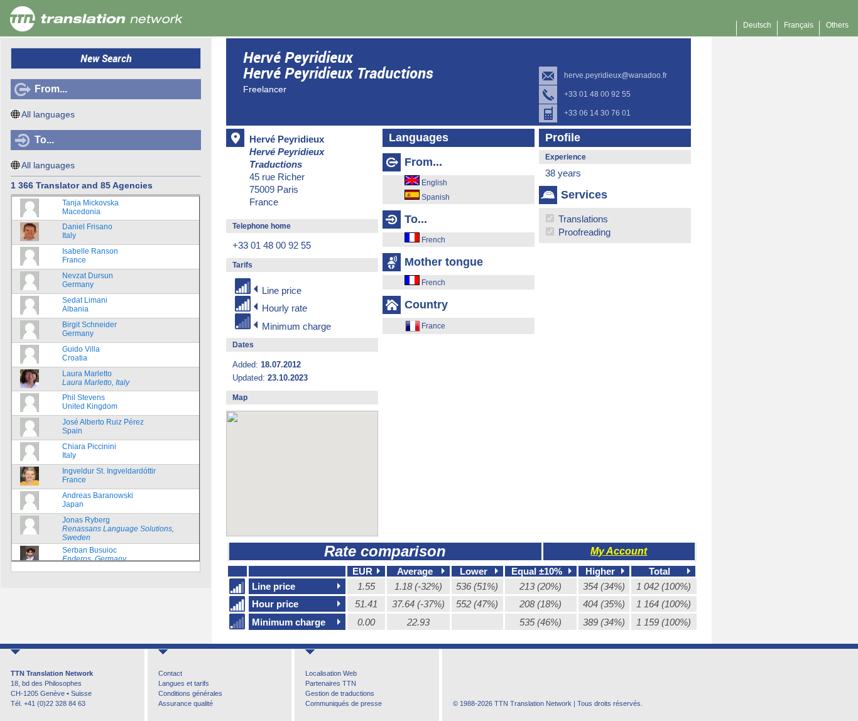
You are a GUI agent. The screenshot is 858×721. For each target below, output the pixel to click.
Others (837, 25)
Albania (84, 304)
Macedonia (90, 207)
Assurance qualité (185, 703)
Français (798, 25)
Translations (582, 219)
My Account (618, 551)
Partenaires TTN (330, 683)
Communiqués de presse (343, 703)
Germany (87, 280)
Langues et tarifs (183, 683)
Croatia (81, 353)
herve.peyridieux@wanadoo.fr (615, 75)
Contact (170, 673)
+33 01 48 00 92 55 (597, 94)
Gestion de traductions (339, 693)
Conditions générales (190, 693)
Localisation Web (331, 673)
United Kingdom (89, 402)
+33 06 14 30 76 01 (597, 113)
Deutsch (757, 25)
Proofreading (583, 232)
